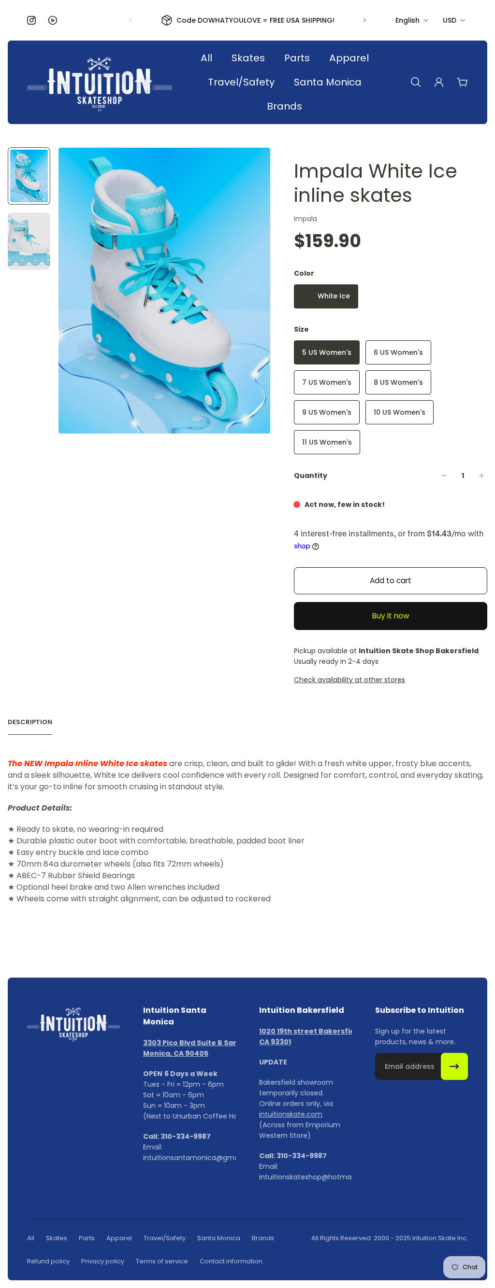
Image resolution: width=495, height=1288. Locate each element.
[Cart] (462, 82)
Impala (305, 219)
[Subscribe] (454, 1066)
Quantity (310, 475)
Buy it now (390, 616)
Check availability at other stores (349, 680)
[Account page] (439, 82)
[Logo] (99, 82)
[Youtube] (52, 20)
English (407, 20)
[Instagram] (31, 20)
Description (30, 722)
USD (449, 20)
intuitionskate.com (290, 1114)
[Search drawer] (415, 82)
